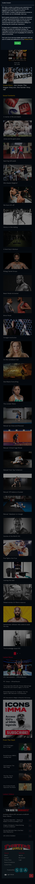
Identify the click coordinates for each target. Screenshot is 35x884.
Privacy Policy (28, 39)
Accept (17, 43)
